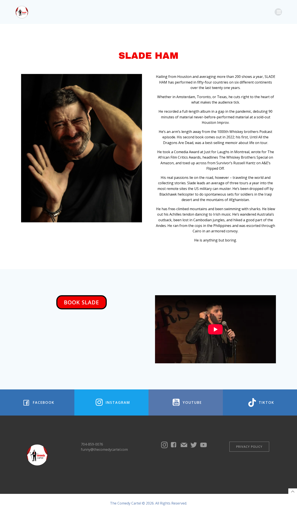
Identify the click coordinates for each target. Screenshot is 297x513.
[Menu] (278, 12)
